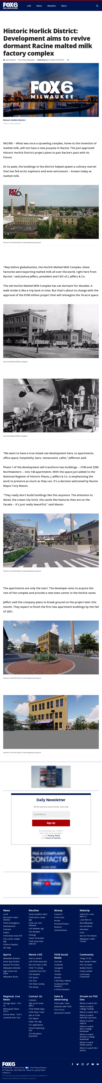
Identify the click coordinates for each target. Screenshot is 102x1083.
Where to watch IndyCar (86, 1022)
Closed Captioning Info (36, 1029)
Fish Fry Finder (86, 964)
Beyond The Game (11, 964)
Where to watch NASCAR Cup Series (88, 1016)
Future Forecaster (36, 938)
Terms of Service (53, 838)
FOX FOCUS (59, 1009)
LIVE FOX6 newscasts (38, 961)
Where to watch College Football (87, 1007)
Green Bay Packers (11, 961)
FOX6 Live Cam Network (35, 924)
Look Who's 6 (86, 919)
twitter (77, 1064)
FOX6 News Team (36, 1012)
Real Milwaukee (86, 923)
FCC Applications (36, 1025)
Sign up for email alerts (36, 1004)
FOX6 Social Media (61, 956)
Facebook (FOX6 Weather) (61, 985)
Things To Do (86, 958)
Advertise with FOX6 (62, 1006)
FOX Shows (34, 987)
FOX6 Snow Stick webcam (36, 942)
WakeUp (85, 910)
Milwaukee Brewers (11, 958)
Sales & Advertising (61, 998)
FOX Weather (34, 931)
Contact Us (35, 996)
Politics (6, 932)
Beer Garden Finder (88, 961)
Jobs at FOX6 (34, 1015)
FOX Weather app (36, 928)
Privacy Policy (54, 835)
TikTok (57, 971)
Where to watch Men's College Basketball (86, 1028)
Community (87, 954)
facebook (72, 1064)
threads (88, 1064)
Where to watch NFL (88, 1003)
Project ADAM (86, 971)
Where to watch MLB (89, 1012)
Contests (32, 1000)
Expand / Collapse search (97, 6)
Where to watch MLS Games (89, 1049)
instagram (82, 1064)
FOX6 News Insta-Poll (12, 935)
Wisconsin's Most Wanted (10, 918)
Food (82, 932)
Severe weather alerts (38, 914)
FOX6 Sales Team (61, 1003)
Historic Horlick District (14, 120)
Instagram (58, 968)
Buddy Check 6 (86, 968)
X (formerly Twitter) (62, 980)
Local (5, 914)
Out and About (86, 926)
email (98, 1064)
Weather (34, 910)
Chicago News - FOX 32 (12, 1004)
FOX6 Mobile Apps (36, 1009)
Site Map (7, 947)
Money (58, 910)
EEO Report (34, 1018)
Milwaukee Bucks (10, 976)
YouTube (58, 961)
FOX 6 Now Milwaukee (26, 60)
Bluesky (57, 977)
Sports (7, 954)
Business (58, 927)
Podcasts (7, 929)
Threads (57, 974)
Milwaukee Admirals (11, 968)
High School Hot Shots (10, 972)
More (63, 5)
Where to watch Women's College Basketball (87, 1036)
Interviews (84, 929)
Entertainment (9, 926)
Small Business (60, 930)
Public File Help (35, 1021)
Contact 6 (58, 914)
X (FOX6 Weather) (61, 989)
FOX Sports (33, 977)
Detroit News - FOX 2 (12, 1014)
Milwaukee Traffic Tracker (87, 940)
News (6, 910)
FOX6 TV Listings (36, 968)
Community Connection (85, 975)
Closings (32, 935)
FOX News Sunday (36, 984)
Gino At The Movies (88, 935)
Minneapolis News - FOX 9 (11, 1010)
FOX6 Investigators (11, 923)
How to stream (35, 958)
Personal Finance (61, 923)
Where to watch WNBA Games (86, 1043)
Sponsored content (62, 1013)
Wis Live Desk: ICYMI (38, 964)
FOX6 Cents (59, 917)
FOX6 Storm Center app (37, 918)
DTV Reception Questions (35, 1034)
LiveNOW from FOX (37, 971)
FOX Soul (33, 980)
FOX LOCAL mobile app (11, 940)
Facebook (58, 964)
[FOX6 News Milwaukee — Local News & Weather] (12, 6)
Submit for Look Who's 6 (87, 915)
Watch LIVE (35, 954)
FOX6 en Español (10, 944)
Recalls (57, 920)
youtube (93, 1064)
